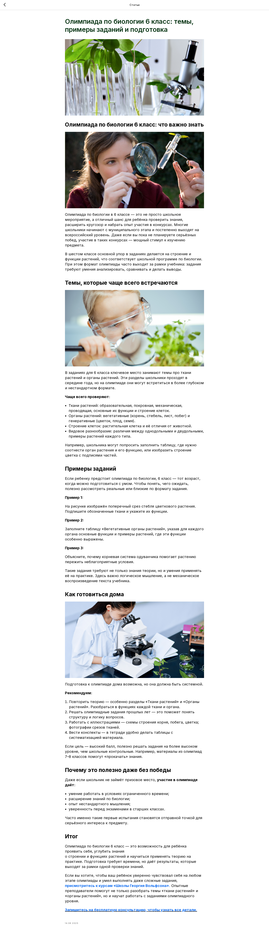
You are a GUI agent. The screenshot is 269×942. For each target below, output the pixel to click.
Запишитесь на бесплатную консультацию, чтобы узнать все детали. (131, 910)
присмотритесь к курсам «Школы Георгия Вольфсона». (117, 885)
